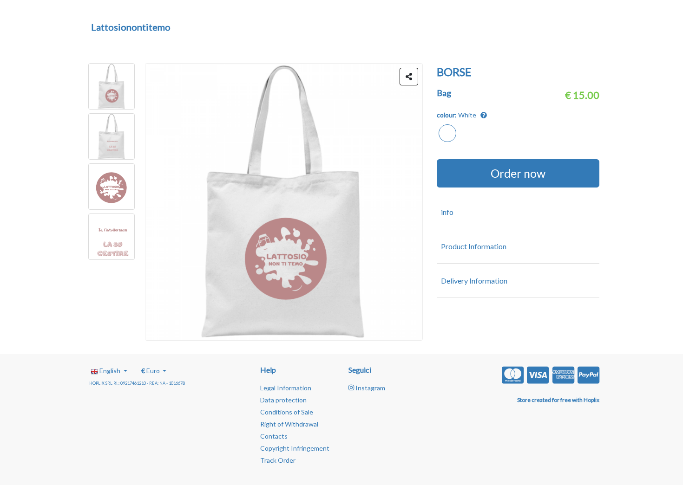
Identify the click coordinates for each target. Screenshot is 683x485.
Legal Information (285, 388)
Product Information (473, 246)
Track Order (278, 460)
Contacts (274, 436)
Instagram (369, 388)
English (110, 371)
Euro (151, 371)
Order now (518, 173)
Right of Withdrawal (289, 424)
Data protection (283, 400)
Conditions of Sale (286, 412)
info (447, 211)
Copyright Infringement (294, 448)
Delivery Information (474, 280)
